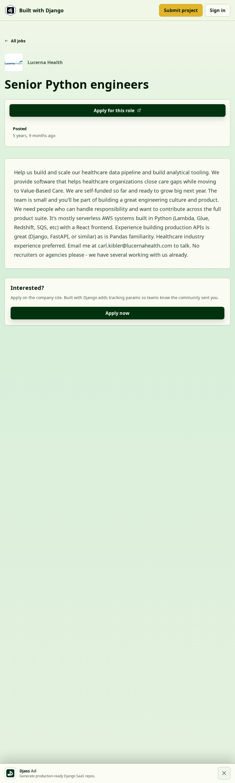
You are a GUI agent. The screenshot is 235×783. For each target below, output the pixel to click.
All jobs (18, 40)
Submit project (181, 10)
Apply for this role (114, 110)
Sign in (218, 10)
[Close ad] (224, 773)
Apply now (117, 313)
